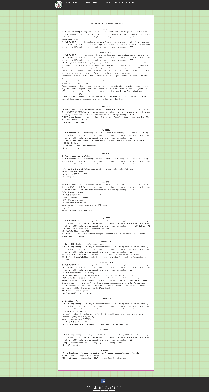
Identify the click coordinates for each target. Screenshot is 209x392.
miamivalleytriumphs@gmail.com (104, 390)
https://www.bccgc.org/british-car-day (117, 275)
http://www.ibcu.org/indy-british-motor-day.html (121, 255)
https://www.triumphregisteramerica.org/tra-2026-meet (84, 205)
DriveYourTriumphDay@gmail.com (75, 94)
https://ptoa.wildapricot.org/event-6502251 (79, 211)
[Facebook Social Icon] (103, 381)
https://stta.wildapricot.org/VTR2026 (76, 319)
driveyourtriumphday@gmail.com (75, 84)
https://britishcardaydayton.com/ (97, 244)
